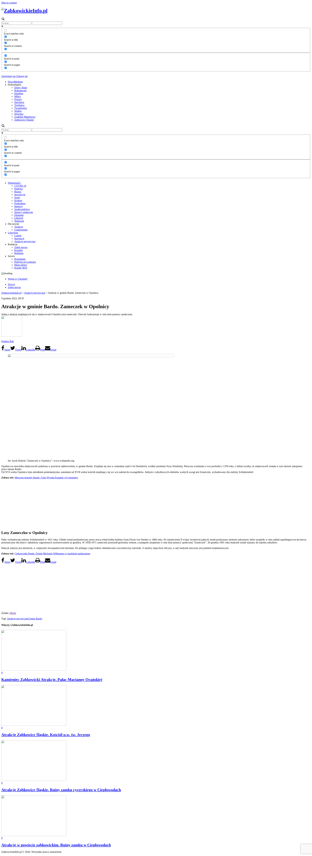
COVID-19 (20, 185)
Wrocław (19, 114)
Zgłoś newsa (20, 247)
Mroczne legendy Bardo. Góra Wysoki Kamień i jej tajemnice (46, 477)
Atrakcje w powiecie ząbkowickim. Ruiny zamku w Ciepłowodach (56, 845)
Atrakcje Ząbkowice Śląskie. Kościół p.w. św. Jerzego (45, 735)
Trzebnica (19, 105)
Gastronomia (20, 229)
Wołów (18, 111)
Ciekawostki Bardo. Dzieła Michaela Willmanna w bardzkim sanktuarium (52, 553)
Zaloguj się (22, 76)
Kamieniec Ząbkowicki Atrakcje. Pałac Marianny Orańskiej (51, 679)
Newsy (11, 284)
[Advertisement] (156, 504)
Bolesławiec (20, 90)
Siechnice (19, 102)
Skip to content (9, 2)
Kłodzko (18, 93)
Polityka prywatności (25, 262)
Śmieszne (19, 221)
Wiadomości (14, 183)
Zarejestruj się (8, 76)
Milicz (17, 96)
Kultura (18, 200)
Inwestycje (19, 194)
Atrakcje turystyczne (24, 241)
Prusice (18, 99)
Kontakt (18, 250)
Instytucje (19, 238)
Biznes (17, 191)
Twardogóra (20, 108)
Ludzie (17, 235)
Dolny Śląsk (20, 87)
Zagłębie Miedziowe (24, 116)
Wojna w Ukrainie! (17, 278)
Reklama (18, 253)
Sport (17, 197)
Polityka (18, 188)
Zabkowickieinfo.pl (11, 292)
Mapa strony (20, 264)
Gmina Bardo (35, 618)
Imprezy (18, 206)
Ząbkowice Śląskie (24, 119)
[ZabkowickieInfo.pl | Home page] (24, 10)
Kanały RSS (20, 267)
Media (13, 613)
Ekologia (19, 215)
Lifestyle (18, 218)
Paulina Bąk (7, 341)
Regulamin (20, 259)
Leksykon (13, 232)
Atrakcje (18, 226)
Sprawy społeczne (23, 212)
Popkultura (20, 203)
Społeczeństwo (22, 209)
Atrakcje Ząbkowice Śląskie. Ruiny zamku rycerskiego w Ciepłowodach (61, 790)
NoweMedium (15, 81)
